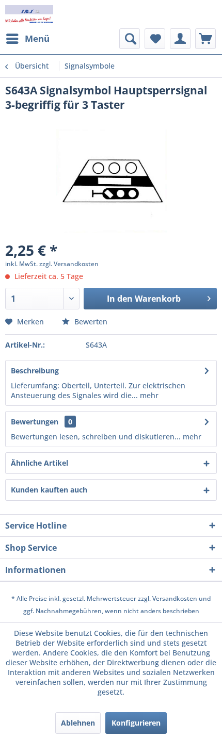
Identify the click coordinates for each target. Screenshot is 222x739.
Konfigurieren (136, 723)
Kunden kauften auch (49, 490)
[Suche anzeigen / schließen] (129, 38)
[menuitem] (27, 38)
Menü (37, 38)
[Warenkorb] (205, 38)
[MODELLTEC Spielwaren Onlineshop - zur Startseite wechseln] (29, 14)
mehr (148, 395)
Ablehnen (78, 723)
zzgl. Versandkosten (69, 263)
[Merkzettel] (155, 38)
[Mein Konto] (180, 38)
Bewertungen (34, 421)
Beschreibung (35, 370)
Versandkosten (174, 598)
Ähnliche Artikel (39, 463)
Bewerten (89, 321)
